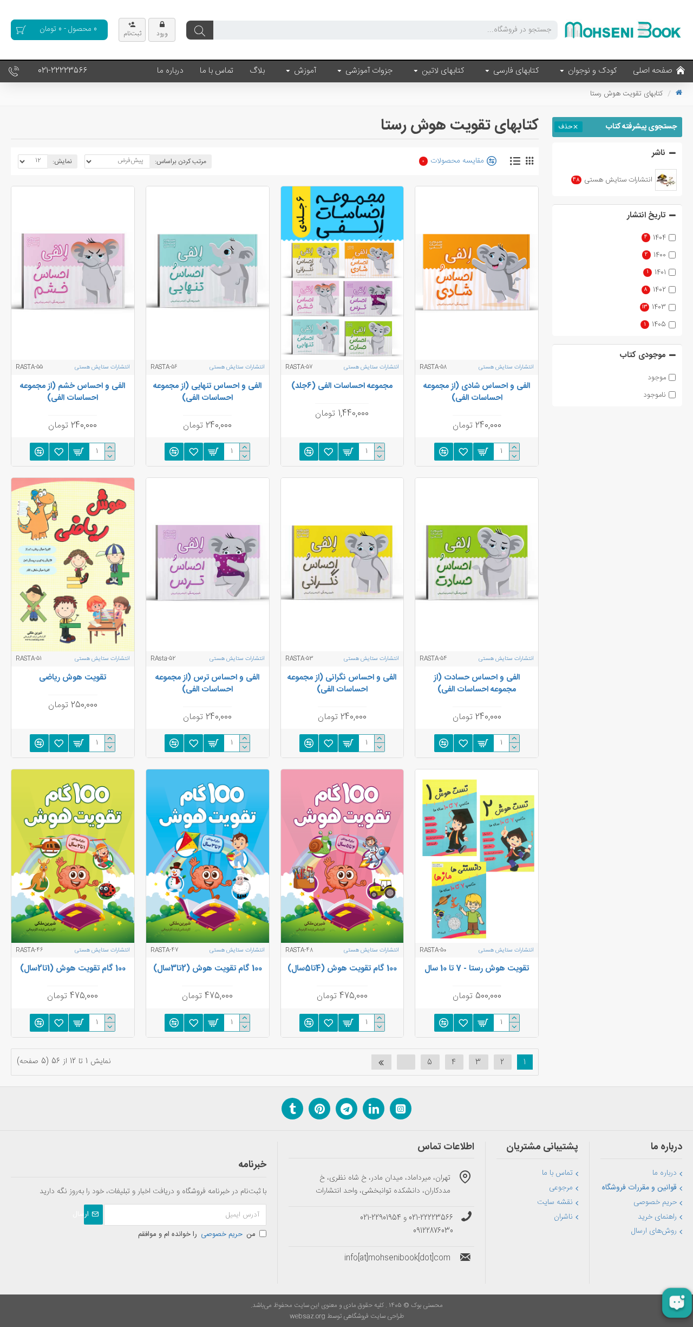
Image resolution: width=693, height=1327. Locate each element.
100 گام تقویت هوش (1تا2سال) (73, 969)
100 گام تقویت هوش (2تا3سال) (207, 969)
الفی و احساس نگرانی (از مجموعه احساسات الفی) (341, 684)
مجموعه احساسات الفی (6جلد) (342, 386)
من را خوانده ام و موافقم (197, 1234)
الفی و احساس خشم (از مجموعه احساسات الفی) (72, 392)
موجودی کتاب (642, 355)
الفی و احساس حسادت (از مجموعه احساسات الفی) (477, 684)
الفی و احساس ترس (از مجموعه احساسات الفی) (207, 684)
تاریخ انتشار (646, 215)
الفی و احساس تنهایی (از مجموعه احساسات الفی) (207, 392)
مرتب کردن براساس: (180, 161)
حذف (565, 126)
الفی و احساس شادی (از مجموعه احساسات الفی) (476, 392)
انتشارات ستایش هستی (506, 367)
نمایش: (62, 161)
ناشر (658, 153)
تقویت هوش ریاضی (72, 678)
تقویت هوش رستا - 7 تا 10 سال (476, 969)
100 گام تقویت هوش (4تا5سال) (342, 969)
